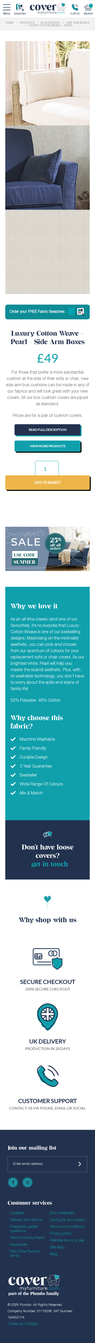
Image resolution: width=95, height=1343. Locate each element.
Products (27, 23)
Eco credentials (62, 1213)
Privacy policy (60, 1233)
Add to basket (47, 482)
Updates (17, 1213)
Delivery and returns (26, 1220)
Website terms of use (67, 1240)
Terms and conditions (67, 1227)
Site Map (57, 1247)
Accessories (50, 23)
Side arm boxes (77, 23)
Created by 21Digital (23, 1323)
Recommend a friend (27, 1238)
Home (10, 23)
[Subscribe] (79, 1164)
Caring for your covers (67, 1220)
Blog (53, 1254)
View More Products (47, 446)
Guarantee (18, 1245)
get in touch (49, 865)
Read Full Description (47, 430)
